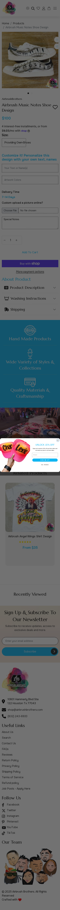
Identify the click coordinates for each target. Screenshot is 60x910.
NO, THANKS (45, 464)
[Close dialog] (57, 440)
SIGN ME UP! (45, 460)
